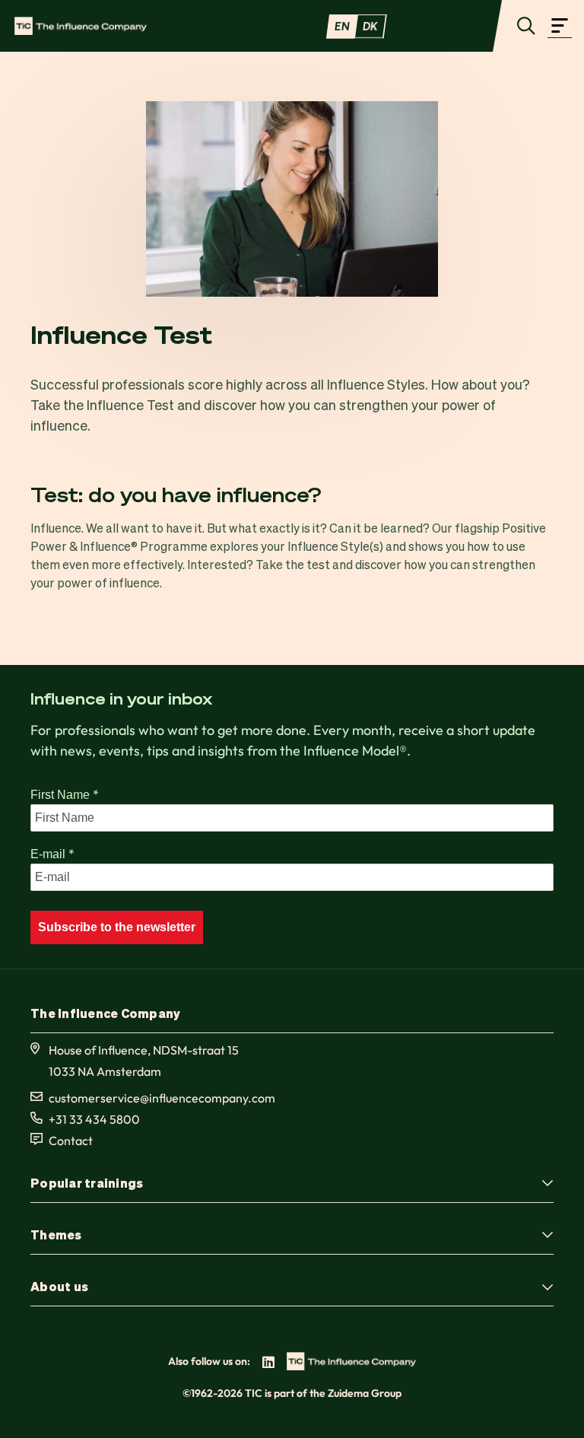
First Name (64, 794)
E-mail (52, 853)
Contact (71, 1140)
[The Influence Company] (80, 26)
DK (370, 26)
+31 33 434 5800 (94, 1119)
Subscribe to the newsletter (116, 927)
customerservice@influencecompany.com (162, 1098)
